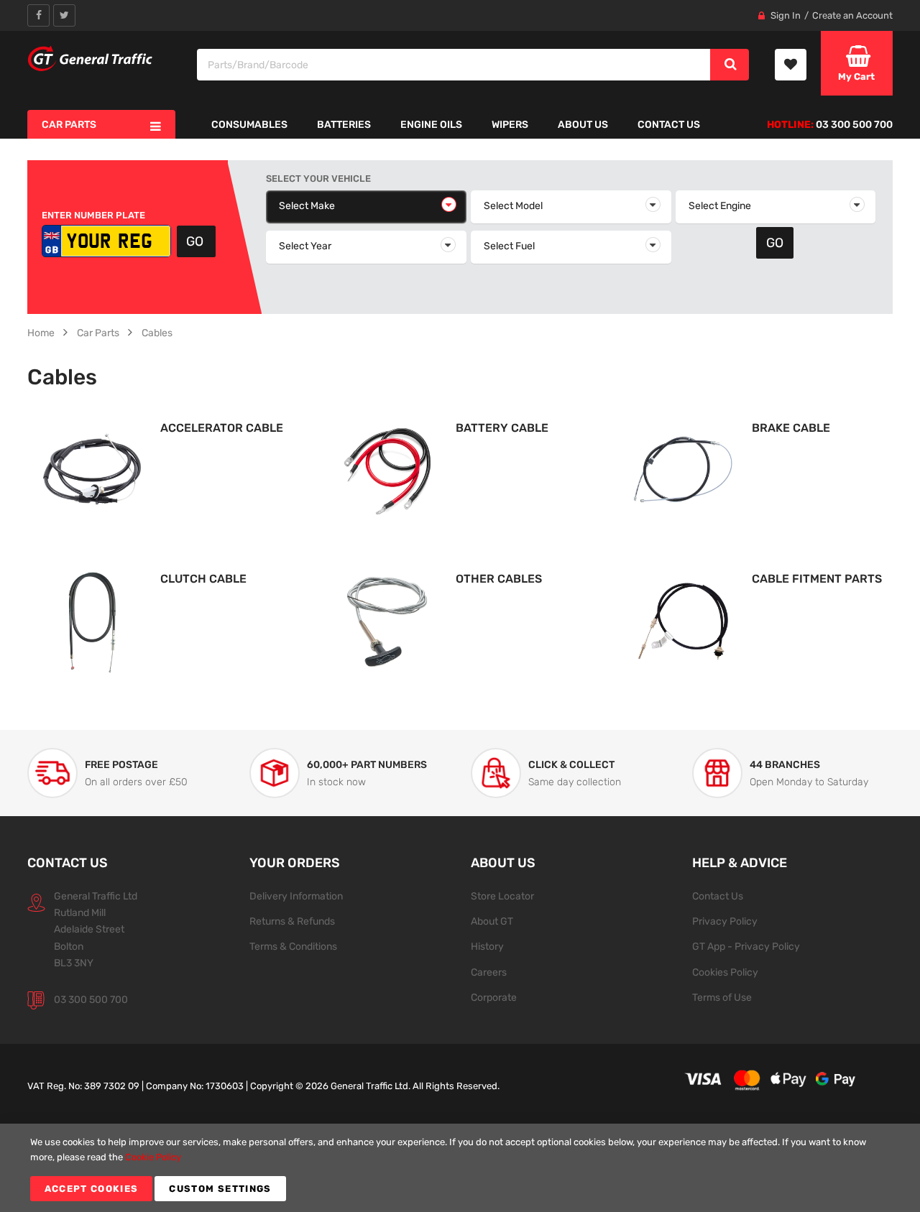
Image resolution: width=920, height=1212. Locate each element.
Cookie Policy (153, 1157)
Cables (157, 332)
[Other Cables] (387, 621)
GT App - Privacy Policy (746, 946)
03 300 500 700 (91, 999)
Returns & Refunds (292, 921)
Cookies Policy (725, 972)
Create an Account (852, 15)
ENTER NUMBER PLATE (93, 215)
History (487, 946)
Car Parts (98, 332)
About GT (492, 921)
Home (41, 332)
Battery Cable (502, 428)
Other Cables (499, 579)
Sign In (785, 15)
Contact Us (717, 896)
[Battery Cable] (387, 470)
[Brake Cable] (683, 470)
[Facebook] (38, 15)
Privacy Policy (725, 921)
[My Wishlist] (790, 64)
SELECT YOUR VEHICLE (318, 178)
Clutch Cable (203, 579)
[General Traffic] (90, 58)
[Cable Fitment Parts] (683, 621)
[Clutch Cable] (92, 621)
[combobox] (454, 64)
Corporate (494, 997)
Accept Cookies (92, 1188)
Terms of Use (722, 997)
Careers (489, 972)
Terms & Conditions (293, 946)
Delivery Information (296, 896)
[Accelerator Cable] (92, 470)
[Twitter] (64, 15)
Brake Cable (791, 428)
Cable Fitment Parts (817, 579)
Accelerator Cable (221, 428)
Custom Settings (220, 1188)
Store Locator (502, 896)
